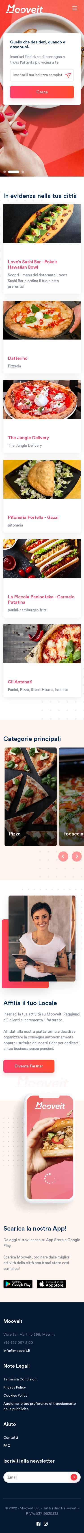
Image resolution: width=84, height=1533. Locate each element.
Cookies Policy (15, 1395)
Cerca (42, 92)
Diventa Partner (29, 1066)
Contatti (10, 1437)
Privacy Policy (14, 1387)
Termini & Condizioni (20, 1379)
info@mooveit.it (16, 1351)
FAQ (6, 1445)
